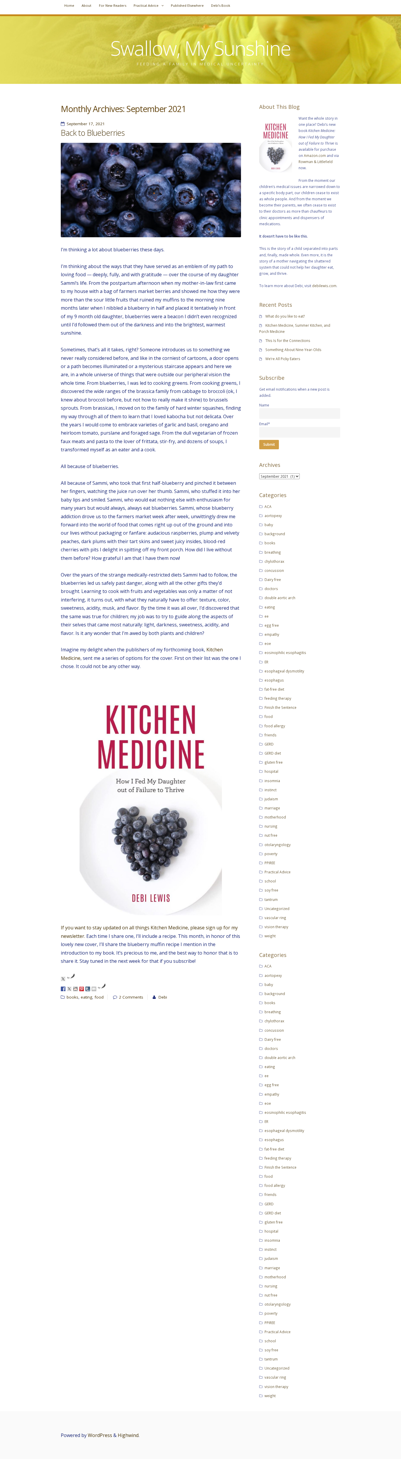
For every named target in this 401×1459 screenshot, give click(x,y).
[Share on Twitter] (69, 989)
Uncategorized (276, 908)
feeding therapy (277, 698)
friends (270, 735)
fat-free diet (274, 689)
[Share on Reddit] (75, 989)
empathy (271, 634)
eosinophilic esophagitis (285, 652)
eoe (267, 643)
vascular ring (275, 917)
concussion (274, 570)
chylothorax (274, 561)
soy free (271, 890)
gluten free (273, 762)
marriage (272, 808)
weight (270, 935)
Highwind (128, 1435)
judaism (271, 799)
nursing (270, 826)
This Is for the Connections (287, 340)
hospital (271, 771)
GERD (269, 744)
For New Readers (112, 5)
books (72, 997)
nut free (270, 835)
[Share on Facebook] (63, 989)
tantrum (271, 899)
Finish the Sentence (280, 707)
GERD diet (272, 753)
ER (266, 662)
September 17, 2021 (86, 123)
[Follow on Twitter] (63, 979)
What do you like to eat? (285, 316)
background (274, 533)
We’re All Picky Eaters (282, 358)
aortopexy (273, 515)
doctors (271, 588)
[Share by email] (94, 989)
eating (86, 997)
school (270, 881)
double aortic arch (279, 597)
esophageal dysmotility (284, 671)
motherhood (275, 817)
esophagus (274, 680)
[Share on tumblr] (87, 989)
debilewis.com (324, 285)
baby (268, 524)
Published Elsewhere (187, 5)
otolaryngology (277, 844)
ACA (268, 506)
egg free (271, 625)
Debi (163, 997)
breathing (272, 552)
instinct (270, 789)
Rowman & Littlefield (316, 161)
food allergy (274, 725)
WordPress (100, 1435)
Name (264, 405)
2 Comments (131, 997)
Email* (264, 423)
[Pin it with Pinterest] (81, 989)
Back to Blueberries (92, 133)
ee (266, 616)
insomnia (272, 780)
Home (69, 5)
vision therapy (276, 926)
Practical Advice (146, 5)
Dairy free (272, 579)
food (99, 997)
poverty (270, 853)
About (86, 5)
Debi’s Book (220, 5)
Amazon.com (315, 155)
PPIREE (269, 862)
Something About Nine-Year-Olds (293, 349)
